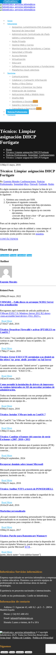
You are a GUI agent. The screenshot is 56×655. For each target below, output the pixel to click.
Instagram (20, 652)
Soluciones (12, 23)
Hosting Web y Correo (23, 44)
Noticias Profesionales (17, 112)
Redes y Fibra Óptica (22, 83)
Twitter (13, 255)
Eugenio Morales (11, 181)
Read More (6, 321)
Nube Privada (19, 41)
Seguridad (18, 184)
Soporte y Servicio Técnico (25, 105)
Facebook (4, 255)
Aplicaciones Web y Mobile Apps (28, 94)
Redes (51, 184)
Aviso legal (5, 637)
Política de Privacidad (43, 637)
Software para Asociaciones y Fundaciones (33, 66)
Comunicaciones (20, 76)
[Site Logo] (17, 7)
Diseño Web (18, 97)
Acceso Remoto (19, 55)
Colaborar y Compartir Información (29, 80)
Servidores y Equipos (25, 101)
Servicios (11, 73)
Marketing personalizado (12, 511)
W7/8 (27, 547)
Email (29, 255)
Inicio (9, 20)
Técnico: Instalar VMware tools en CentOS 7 (23, 414)
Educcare (16, 62)
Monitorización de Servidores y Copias (31, 48)
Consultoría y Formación (27, 108)
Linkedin (28, 652)
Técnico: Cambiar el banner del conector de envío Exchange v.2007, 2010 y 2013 (25, 438)
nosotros (40, 234)
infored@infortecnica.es (21, 618)
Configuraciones (28, 181)
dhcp (26, 184)
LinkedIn (21, 255)
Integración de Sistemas (24, 90)
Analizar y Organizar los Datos (27, 87)
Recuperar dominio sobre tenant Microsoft (21, 464)
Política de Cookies (22, 637)
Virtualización (19, 59)
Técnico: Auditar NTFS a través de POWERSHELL (26, 489)
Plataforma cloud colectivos (25, 69)
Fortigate (43, 184)
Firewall (33, 184)
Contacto (11, 115)
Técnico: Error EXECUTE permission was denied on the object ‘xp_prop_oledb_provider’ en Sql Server (27, 358)
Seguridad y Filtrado (22, 52)
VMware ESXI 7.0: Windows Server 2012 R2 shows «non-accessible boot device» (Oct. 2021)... (25, 314)
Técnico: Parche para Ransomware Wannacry (23, 535)
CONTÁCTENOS (9, 239)
